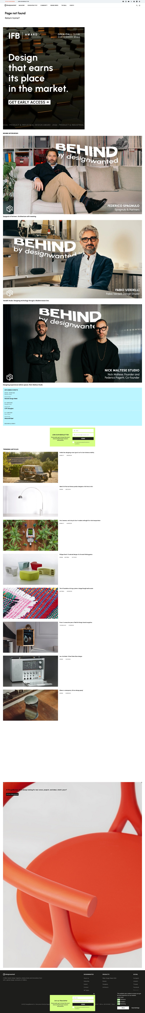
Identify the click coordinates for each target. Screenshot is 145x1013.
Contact (86, 987)
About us (86, 978)
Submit (86, 984)
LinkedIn (135, 981)
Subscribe (86, 981)
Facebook (136, 987)
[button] (118, 999)
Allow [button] (123, 1007)
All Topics (86, 990)
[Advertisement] (48, 751)
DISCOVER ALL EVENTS (10, 423)
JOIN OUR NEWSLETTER (23, 1)
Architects (105, 987)
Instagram (136, 978)
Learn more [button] (120, 997)
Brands (104, 981)
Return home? (12, 18)
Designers (105, 984)
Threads (135, 984)
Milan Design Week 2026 (109, 978)
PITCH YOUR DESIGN (10, 1)
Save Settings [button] (135, 1007)
